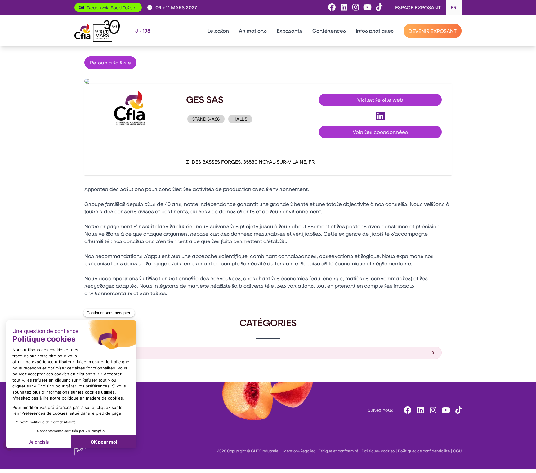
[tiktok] (458, 410)
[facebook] (407, 410)
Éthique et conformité (338, 450)
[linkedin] (419, 410)
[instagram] (432, 410)
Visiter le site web (380, 99)
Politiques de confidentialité (424, 450)
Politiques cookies (378, 450)
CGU (457, 450)
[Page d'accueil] (97, 31)
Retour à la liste (110, 62)
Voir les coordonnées (380, 132)
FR (454, 7)
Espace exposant (418, 7)
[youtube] (445, 410)
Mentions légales (299, 450)
